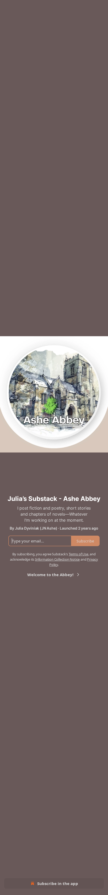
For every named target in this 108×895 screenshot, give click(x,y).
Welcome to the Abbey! (50, 574)
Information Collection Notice (57, 559)
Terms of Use (78, 554)
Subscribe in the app (57, 883)
